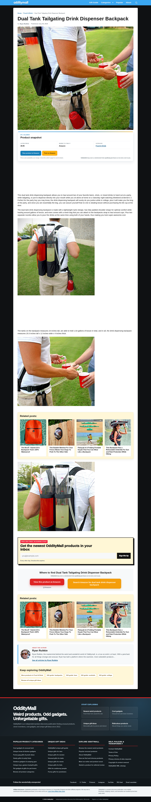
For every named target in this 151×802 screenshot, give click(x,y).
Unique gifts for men (55, 751)
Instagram (101, 782)
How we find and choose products (91, 758)
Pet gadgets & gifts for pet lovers (24, 768)
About (128, 3)
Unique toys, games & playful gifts (25, 765)
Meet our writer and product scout (91, 761)
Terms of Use (113, 752)
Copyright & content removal (119, 762)
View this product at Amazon (47, 582)
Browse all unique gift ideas (31, 680)
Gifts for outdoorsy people (57, 768)
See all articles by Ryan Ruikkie (45, 660)
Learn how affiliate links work (56, 791)
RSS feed (120, 782)
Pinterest (92, 782)
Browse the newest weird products (91, 748)
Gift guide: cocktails (88, 675)
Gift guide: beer (71, 675)
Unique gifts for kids (55, 765)
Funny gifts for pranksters (57, 772)
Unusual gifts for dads (56, 758)
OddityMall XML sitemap (117, 766)
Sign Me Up (124, 556)
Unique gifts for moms (56, 761)
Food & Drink (28, 13)
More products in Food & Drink (32, 675)
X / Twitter (83, 782)
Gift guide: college (105, 675)
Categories (106, 3)
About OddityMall (85, 755)
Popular (119, 3)
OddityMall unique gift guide (58, 748)
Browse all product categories (23, 772)
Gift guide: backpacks (54, 675)
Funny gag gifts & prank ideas (24, 755)
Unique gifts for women (56, 755)
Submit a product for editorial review (91, 765)
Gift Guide (93, 3)
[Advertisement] (75, 178)
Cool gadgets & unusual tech (23, 748)
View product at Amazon (30, 153)
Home (20, 13)
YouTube (111, 782)
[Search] (136, 3)
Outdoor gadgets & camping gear (25, 761)
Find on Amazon (49, 153)
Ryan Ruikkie (24, 24)
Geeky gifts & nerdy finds (22, 758)
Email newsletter (131, 782)
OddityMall (24, 708)
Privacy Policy (113, 755)
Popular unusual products (88, 751)
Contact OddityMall (115, 749)
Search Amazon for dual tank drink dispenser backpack (94, 583)
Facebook (73, 782)
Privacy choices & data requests (120, 759)
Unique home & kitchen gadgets (24, 751)
